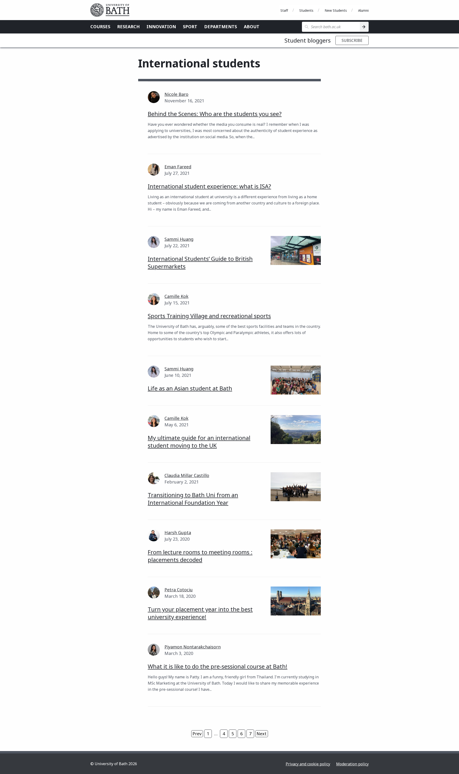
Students (306, 10)
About (251, 26)
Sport (190, 26)
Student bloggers (307, 40)
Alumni (363, 10)
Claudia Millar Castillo (186, 475)
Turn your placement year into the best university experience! (200, 613)
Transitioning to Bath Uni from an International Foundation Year (193, 498)
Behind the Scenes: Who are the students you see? (215, 114)
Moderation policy (352, 764)
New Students (336, 10)
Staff (284, 10)
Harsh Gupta (177, 532)
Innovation (161, 26)
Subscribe (352, 40)
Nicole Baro (176, 94)
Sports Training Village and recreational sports (209, 316)
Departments (220, 26)
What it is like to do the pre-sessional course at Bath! (217, 666)
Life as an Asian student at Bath (190, 388)
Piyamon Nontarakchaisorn (192, 647)
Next (262, 733)
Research (128, 26)
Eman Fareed (177, 167)
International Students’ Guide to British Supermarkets (200, 262)
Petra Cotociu (178, 590)
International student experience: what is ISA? (209, 186)
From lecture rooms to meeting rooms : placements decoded (200, 556)
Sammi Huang (178, 239)
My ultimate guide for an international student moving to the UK (199, 441)
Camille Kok (176, 296)
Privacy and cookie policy (308, 764)
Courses (100, 26)
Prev (197, 733)
